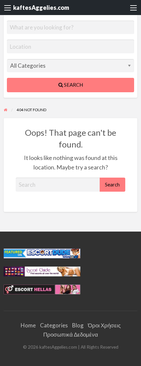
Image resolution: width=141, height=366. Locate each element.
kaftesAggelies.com (41, 7)
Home (28, 325)
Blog (78, 325)
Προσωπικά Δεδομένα (70, 334)
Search (73, 85)
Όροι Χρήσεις (104, 325)
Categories (54, 325)
